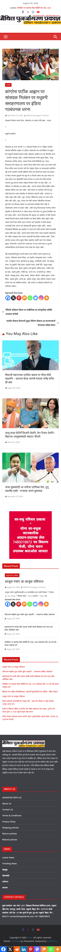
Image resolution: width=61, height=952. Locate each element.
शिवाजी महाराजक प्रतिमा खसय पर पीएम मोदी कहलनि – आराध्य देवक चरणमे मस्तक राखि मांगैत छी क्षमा (29, 378)
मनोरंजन (5, 881)
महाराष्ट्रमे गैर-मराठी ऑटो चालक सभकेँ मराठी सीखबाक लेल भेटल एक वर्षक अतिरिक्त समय (29, 628)
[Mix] (24, 297)
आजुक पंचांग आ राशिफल (12, 575)
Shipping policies (10, 827)
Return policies (9, 833)
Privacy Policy (9, 821)
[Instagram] (41, 297)
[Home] (30, 17)
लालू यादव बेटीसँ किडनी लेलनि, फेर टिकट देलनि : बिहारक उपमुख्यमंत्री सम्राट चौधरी (30, 434)
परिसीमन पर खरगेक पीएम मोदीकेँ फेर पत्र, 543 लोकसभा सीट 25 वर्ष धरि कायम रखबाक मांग (34, 9)
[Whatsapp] (30, 297)
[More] (46, 297)
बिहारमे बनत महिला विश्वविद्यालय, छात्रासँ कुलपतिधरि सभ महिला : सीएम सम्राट (30, 691)
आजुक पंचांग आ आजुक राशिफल (24, 581)
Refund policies (9, 839)
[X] (13, 297)
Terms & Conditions (11, 815)
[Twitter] (35, 297)
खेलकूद (5, 869)
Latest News (8, 857)
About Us (6, 803)
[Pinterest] (18, 297)
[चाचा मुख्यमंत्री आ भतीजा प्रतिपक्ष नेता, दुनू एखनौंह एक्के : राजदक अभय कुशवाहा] (30, 454)
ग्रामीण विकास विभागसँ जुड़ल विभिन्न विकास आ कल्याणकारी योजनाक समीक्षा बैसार (30, 323)
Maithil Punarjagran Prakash (37, 115)
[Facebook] (7, 297)
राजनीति (8, 85)
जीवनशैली (5, 875)
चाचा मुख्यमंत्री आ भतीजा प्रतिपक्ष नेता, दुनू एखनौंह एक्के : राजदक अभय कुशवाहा (27, 489)
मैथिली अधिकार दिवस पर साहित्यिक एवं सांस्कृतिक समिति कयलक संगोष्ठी (29, 311)
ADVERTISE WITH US (11, 797)
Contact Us (7, 809)
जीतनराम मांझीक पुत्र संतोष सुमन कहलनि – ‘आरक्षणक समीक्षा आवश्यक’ (30, 614)
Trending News (9, 863)
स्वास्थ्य (5, 887)
